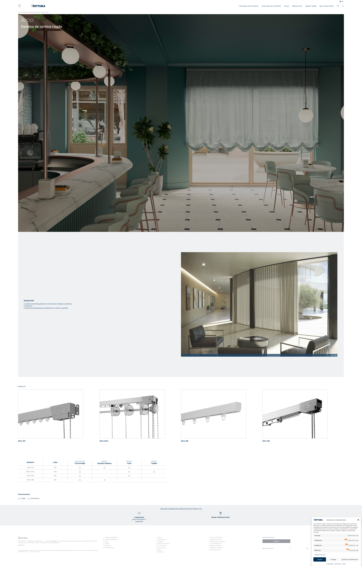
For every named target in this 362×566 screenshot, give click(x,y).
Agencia (160, 537)
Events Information (215, 550)
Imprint (344, 563)
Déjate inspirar (162, 539)
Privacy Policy (337, 563)
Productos (297, 6)
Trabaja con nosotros (163, 543)
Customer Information (216, 537)
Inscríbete (276, 541)
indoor (25, 12)
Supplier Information (216, 539)
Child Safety (161, 552)
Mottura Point (327, 6)
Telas (286, 6)
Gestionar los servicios (319, 554)
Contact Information (216, 543)
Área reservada (162, 545)
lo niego (333, 559)
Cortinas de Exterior (271, 6)
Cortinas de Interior (248, 6)
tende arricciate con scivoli (36, 12)
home (20, 12)
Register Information (216, 545)
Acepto (319, 559)
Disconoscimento (45, 542)
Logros (107, 543)
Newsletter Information (217, 548)
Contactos (160, 541)
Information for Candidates (218, 541)
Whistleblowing (55, 542)
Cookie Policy (330, 563)
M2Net (159, 550)
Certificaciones (162, 548)
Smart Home (310, 6)
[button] (358, 520)
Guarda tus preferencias (350, 559)
